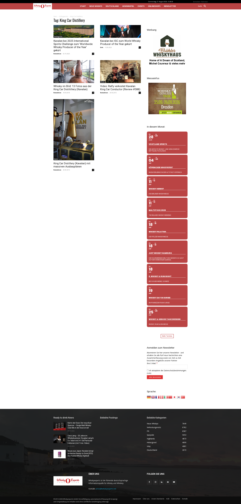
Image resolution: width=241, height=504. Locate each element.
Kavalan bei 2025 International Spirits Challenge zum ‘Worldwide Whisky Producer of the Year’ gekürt (73, 45)
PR (102, 36)
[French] (157, 397)
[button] (203, 6)
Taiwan (56, 82)
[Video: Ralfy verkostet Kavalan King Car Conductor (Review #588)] (120, 71)
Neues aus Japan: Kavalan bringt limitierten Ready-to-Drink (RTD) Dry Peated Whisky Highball (80, 453)
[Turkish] (183, 397)
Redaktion (57, 54)
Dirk (101, 47)
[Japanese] (174, 397)
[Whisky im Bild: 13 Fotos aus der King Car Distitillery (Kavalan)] (73, 71)
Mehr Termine (167, 336)
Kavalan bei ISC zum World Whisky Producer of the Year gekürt (120, 42)
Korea (103, 82)
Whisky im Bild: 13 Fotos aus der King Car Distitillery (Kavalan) (72, 88)
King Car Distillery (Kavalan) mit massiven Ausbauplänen (71, 165)
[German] (149, 397)
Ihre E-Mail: (152, 363)
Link (149, 373)
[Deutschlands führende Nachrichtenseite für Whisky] (53, 6)
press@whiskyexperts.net (106, 489)
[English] (153, 397)
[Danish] (162, 397)
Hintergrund (58, 36)
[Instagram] (155, 482)
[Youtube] (174, 482)
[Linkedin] (161, 482)
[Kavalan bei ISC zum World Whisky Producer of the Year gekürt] (120, 31)
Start (55, 16)
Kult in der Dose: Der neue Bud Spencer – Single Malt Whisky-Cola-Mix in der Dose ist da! (80, 425)
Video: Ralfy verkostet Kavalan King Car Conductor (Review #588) (120, 88)
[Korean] (179, 397)
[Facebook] (149, 482)
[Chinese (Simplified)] (170, 397)
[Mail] (167, 482)
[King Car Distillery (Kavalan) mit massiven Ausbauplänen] (73, 129)
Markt (56, 159)
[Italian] (166, 397)
